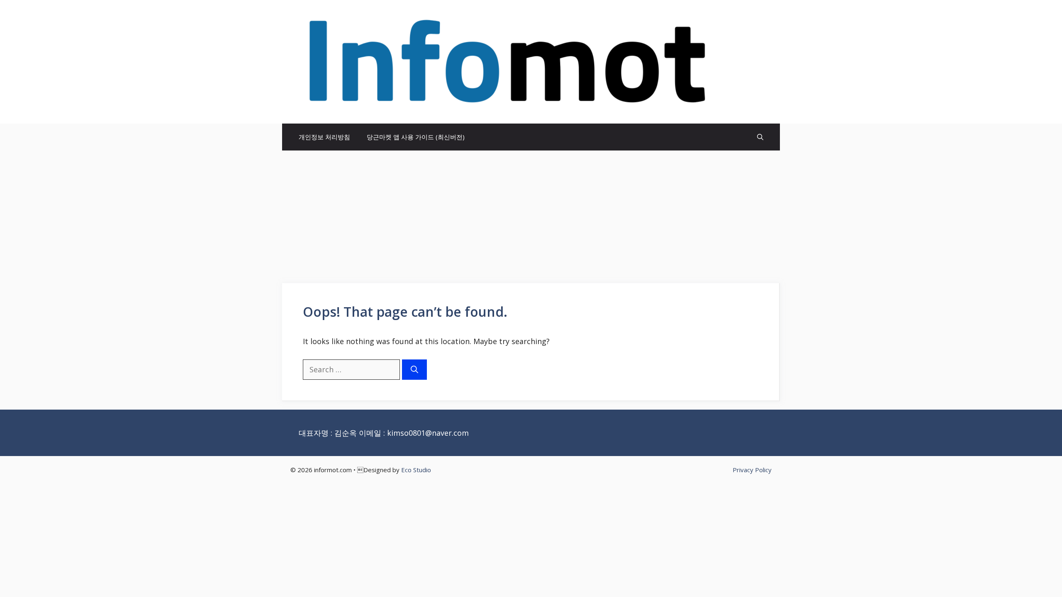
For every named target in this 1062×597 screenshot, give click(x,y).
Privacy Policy (752, 470)
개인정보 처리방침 (324, 137)
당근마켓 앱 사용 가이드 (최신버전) (416, 137)
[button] (760, 137)
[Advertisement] (531, 213)
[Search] (414, 369)
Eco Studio (416, 470)
